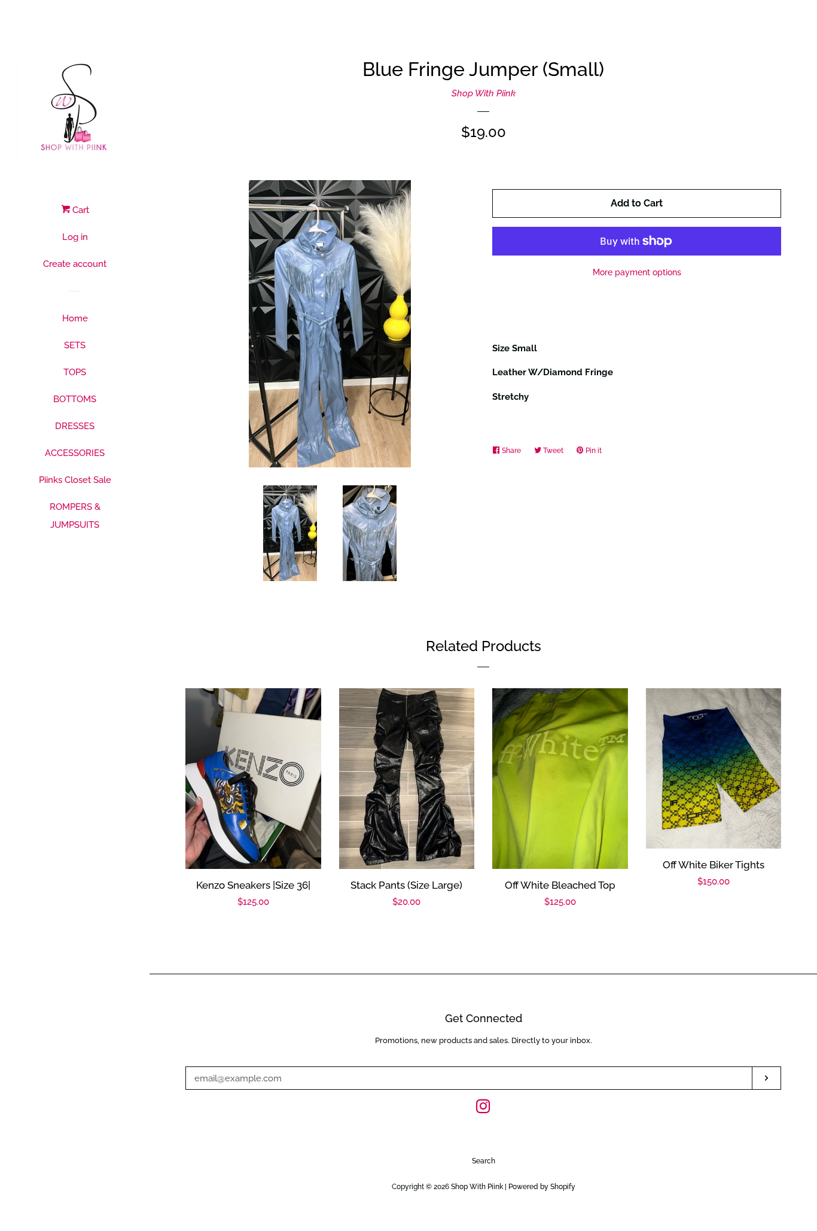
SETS (75, 345)
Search (483, 1161)
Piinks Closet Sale (75, 480)
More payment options (637, 272)
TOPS (74, 372)
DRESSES (74, 426)
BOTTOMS (74, 399)
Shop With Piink (484, 93)
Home (75, 318)
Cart (79, 210)
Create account (74, 264)
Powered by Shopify (541, 1187)
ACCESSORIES (75, 453)
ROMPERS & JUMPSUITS (75, 515)
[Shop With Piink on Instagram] (483, 1109)
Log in (75, 237)
